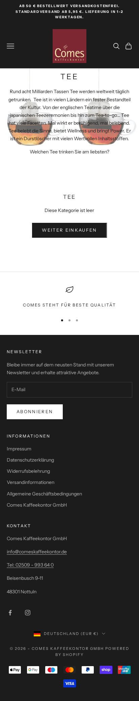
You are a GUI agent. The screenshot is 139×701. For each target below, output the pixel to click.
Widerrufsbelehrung (28, 471)
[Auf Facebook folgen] (10, 612)
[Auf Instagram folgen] (27, 612)
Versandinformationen (30, 482)
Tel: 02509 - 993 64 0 (30, 565)
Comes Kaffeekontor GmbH (37, 505)
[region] (69, 297)
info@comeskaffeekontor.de (37, 552)
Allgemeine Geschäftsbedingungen (44, 494)
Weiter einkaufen (69, 230)
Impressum (19, 449)
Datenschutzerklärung (30, 460)
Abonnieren (35, 411)
